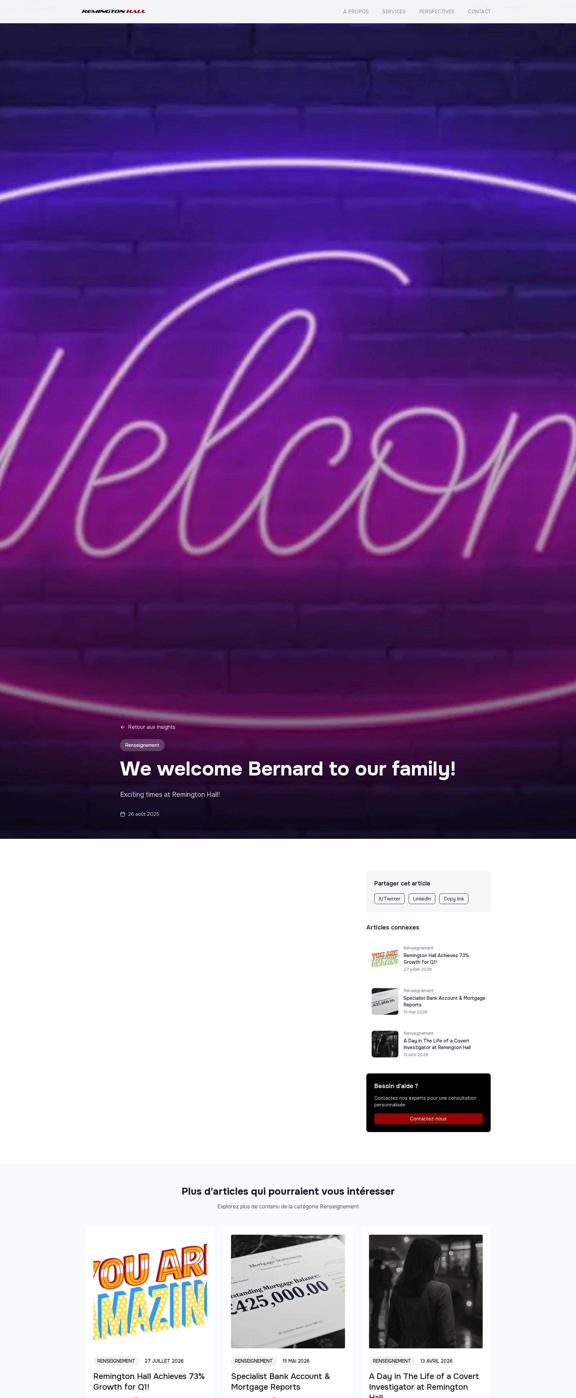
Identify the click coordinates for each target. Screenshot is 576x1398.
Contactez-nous (428, 1119)
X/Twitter (389, 899)
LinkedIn (422, 899)
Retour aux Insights (151, 726)
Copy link (454, 899)
